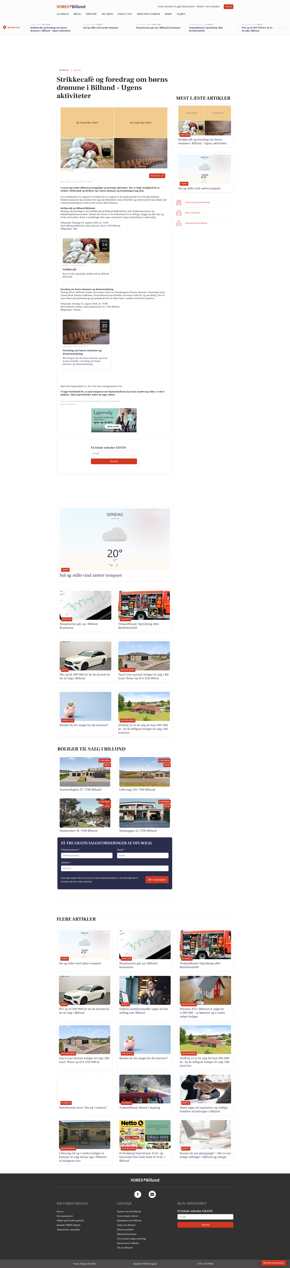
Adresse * (66, 862)
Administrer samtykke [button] (68, 1229)
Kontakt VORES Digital (68, 1225)
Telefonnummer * (70, 849)
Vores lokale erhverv (128, 1216)
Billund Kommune (127, 1234)
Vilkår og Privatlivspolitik (70, 1220)
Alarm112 (63, 14)
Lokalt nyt (125, 14)
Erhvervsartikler (125, 1229)
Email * (121, 849)
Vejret (181, 14)
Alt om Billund (125, 1247)
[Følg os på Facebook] (137, 1194)
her (85, 386)
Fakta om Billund (126, 1225)
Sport (168, 14)
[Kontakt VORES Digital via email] (152, 1194)
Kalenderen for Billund (129, 1220)
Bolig (77, 14)
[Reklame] (114, 420)
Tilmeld (228, 6)
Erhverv (91, 14)
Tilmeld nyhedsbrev (273, 1262)
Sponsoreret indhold (128, 1243)
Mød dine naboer (148, 14)
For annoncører (65, 1216)
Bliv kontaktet (157, 880)
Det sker (107, 14)
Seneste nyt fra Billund (129, 1211)
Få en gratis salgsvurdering (131, 1238)
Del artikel (155, 175)
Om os (60, 1211)
